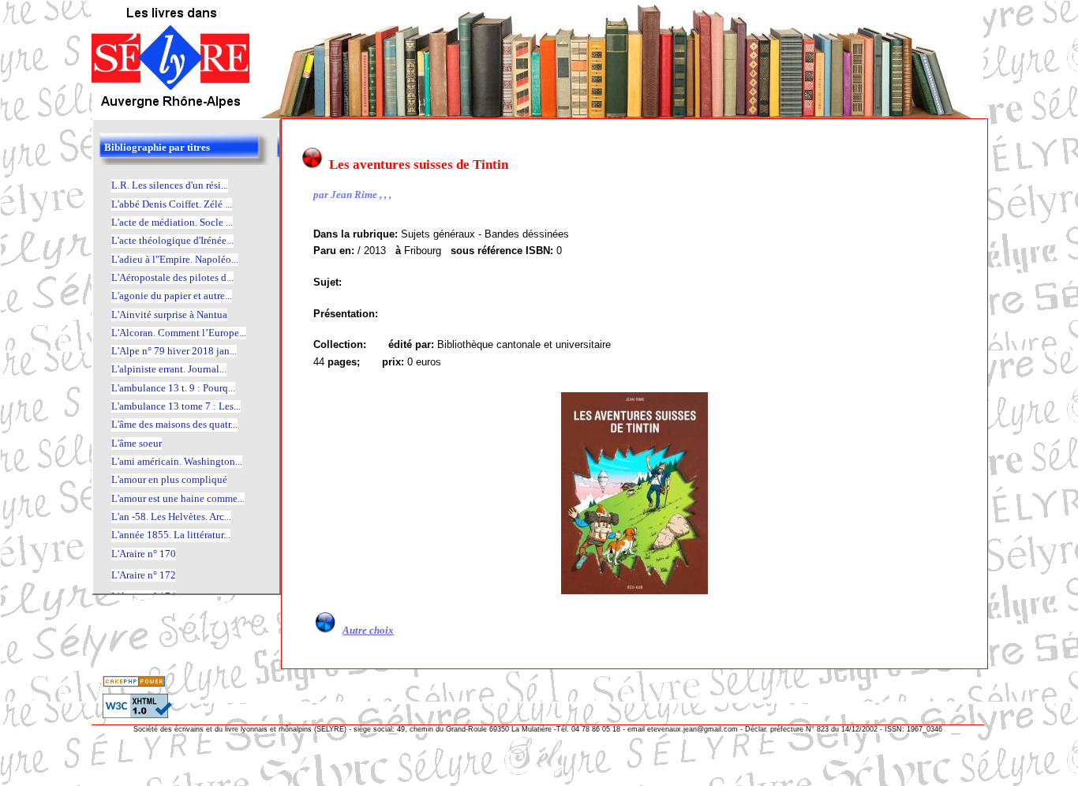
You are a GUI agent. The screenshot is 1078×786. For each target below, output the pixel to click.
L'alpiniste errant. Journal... (168, 369)
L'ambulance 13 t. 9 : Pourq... (173, 388)
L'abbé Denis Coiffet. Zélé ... (171, 204)
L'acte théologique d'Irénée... (172, 240)
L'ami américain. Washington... (176, 461)
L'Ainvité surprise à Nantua (169, 314)
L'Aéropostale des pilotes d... (172, 277)
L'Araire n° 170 (143, 554)
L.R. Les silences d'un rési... (169, 185)
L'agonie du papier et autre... (171, 295)
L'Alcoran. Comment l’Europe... (178, 333)
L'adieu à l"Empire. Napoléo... (174, 259)
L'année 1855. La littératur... (170, 535)
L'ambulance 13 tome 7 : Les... (176, 406)
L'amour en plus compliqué (169, 479)
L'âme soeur (136, 443)
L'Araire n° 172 (143, 575)
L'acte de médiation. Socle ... (172, 222)
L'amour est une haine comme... (178, 498)
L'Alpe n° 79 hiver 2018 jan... (174, 351)
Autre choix (368, 630)
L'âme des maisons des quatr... (174, 424)
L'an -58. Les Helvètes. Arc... (171, 516)
